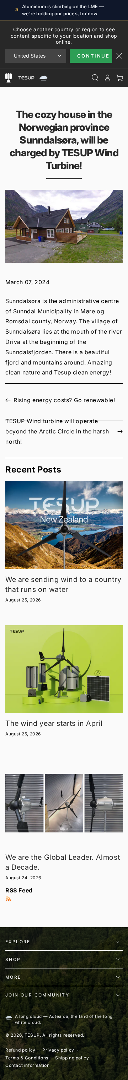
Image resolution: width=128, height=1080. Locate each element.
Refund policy (20, 1050)
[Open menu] (8, 77)
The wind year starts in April (53, 723)
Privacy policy (58, 1050)
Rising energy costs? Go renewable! (64, 400)
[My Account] (107, 77)
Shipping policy (72, 1057)
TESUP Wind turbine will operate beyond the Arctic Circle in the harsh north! (57, 431)
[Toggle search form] (95, 77)
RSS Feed (19, 890)
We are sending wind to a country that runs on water (63, 584)
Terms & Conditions (26, 1057)
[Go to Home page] (32, 78)
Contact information (27, 1065)
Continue (93, 56)
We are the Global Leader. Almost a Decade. (62, 862)
